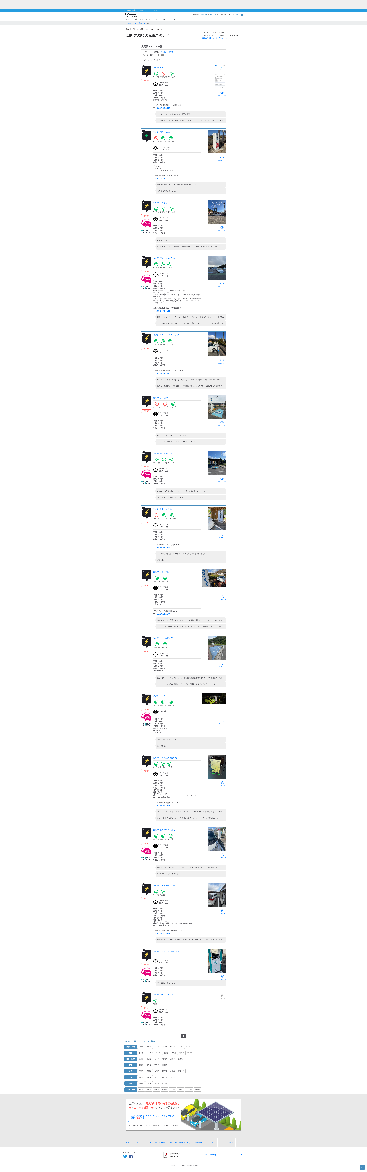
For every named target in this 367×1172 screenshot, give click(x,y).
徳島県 (141, 1083)
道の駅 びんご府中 (161, 398)
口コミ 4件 (222, 785)
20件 (152, 55)
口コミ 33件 (222, 230)
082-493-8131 (163, 311)
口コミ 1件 (222, 979)
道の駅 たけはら (160, 203)
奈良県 (172, 1071)
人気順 (170, 52)
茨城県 (174, 1053)
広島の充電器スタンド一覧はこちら (214, 38)
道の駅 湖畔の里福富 (162, 132)
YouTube (162, 19)
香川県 (149, 1083)
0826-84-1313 (163, 547)
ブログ (154, 19)
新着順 (163, 52)
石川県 (156, 1059)
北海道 (141, 1046)
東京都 (141, 1053)
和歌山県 (181, 1071)
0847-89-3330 (163, 373)
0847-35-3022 (163, 614)
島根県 (149, 1077)
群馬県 (189, 1053)
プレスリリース (226, 1142)
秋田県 (172, 1046)
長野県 (180, 1059)
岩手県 (156, 1046)
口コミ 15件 (222, 481)
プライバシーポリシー (155, 1142)
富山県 (149, 1059)
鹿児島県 (189, 1089)
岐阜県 (149, 1065)
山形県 (180, 1046)
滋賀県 (164, 1071)
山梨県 (172, 1059)
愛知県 (141, 1065)
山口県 (172, 1077)
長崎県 (156, 1089)
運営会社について (133, 1142)
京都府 (156, 1071)
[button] (239, 14)
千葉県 (166, 1053)
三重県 (164, 1065)
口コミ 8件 (222, 537)
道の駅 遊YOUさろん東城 (164, 830)
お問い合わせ (210, 1155)
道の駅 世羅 (158, 67)
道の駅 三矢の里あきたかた (165, 758)
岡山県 (156, 1077)
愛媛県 (156, 1083)
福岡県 (141, 1089)
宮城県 (164, 1046)
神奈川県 (150, 1053)
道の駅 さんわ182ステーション (166, 335)
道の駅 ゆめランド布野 (163, 994)
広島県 (164, 1077)
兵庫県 (149, 1071)
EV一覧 (147, 19)
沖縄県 (197, 1089)
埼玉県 (158, 1053)
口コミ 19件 (222, 425)
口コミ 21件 (222, 363)
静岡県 (156, 1065)
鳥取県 (141, 1077)
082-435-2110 (163, 178)
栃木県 (181, 1053)
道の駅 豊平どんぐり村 (163, 509)
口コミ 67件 (222, 95)
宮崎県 (180, 1089)
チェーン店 (171, 19)
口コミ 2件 (222, 858)
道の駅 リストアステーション (166, 951)
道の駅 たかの (159, 696)
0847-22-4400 (163, 108)
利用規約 (199, 1142)
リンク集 (211, 1142)
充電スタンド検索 (130, 19)
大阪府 (141, 1071)
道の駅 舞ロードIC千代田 (164, 453)
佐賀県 (149, 1089)
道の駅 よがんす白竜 (162, 572)
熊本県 (164, 1089)
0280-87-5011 (163, 805)
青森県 (149, 1046)
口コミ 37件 (222, 160)
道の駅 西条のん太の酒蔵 (164, 258)
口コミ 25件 (222, 286)
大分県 (172, 1089)
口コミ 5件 (222, 600)
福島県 (188, 1046)
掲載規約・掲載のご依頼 (179, 1142)
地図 (141, 19)
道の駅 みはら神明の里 (163, 638)
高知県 (164, 1083)
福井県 (164, 1059)
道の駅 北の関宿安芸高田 (164, 885)
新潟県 (141, 1059)
